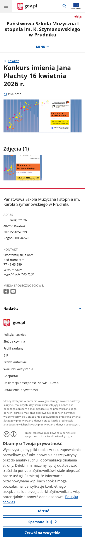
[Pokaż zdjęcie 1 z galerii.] (22, 167)
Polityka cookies (14, 335)
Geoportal (10, 376)
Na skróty (10, 308)
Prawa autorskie (15, 362)
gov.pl (18, 323)
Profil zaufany (13, 348)
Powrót (13, 61)
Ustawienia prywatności (20, 390)
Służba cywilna (14, 341)
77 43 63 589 (12, 264)
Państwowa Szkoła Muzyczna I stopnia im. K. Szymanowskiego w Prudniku (42, 29)
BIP (5, 355)
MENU (40, 47)
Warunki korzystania (18, 369)
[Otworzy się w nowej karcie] (6, 292)
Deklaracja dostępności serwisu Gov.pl (31, 383)
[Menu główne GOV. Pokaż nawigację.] (6, 6)
